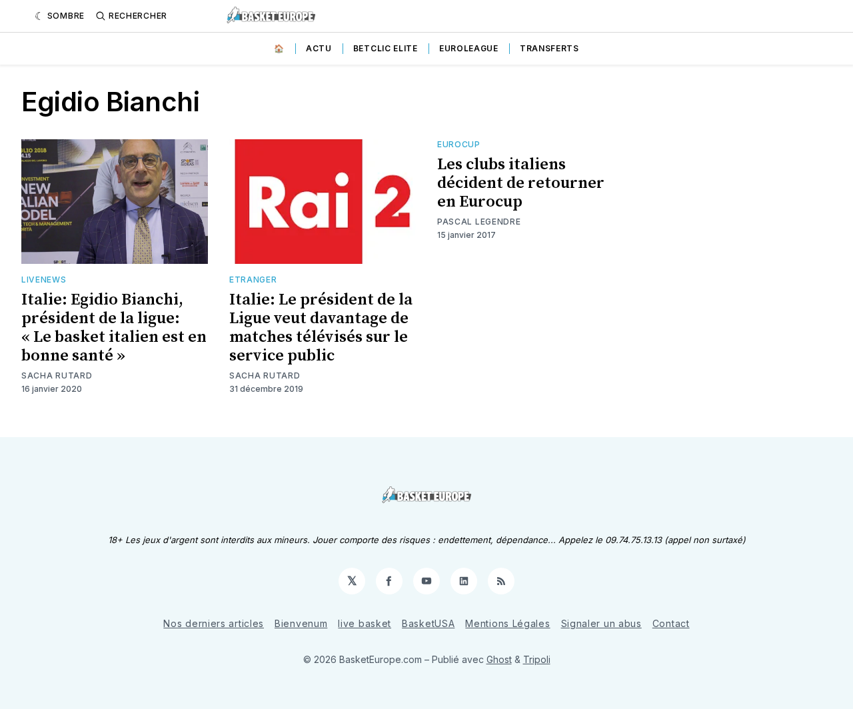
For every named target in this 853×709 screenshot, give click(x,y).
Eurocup (458, 144)
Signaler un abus (601, 623)
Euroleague (468, 48)
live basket (364, 623)
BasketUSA (428, 623)
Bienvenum (301, 623)
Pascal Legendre (479, 222)
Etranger (253, 280)
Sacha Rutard (56, 375)
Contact (671, 623)
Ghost (499, 659)
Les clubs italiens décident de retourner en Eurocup (520, 183)
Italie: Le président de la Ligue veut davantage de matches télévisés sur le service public (321, 328)
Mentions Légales (507, 623)
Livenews (44, 280)
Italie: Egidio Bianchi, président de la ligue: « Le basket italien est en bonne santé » (114, 328)
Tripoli (536, 659)
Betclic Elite (385, 48)
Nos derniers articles (213, 623)
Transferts (549, 48)
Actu (319, 48)
